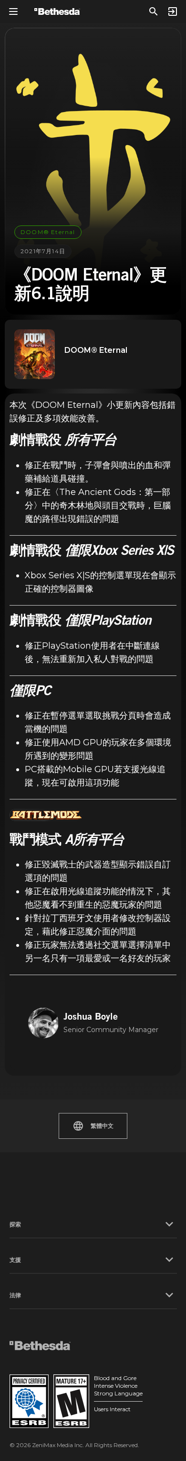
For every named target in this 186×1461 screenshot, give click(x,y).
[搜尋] (153, 11)
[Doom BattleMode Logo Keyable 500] (46, 815)
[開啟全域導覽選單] (13, 11)
